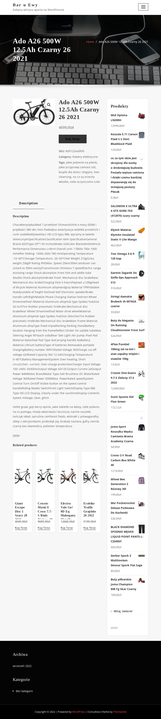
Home (90, 42)
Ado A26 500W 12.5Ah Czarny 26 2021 (123, 42)
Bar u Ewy (25, 4)
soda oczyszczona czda (85, 182)
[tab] (28, 204)
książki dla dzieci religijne (75, 172)
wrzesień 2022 (22, 666)
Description (28, 203)
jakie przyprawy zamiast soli (77, 167)
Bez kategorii (24, 691)
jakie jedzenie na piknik (81, 162)
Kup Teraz (73, 139)
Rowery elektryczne (85, 157)
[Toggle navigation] (143, 6)
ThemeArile (119, 712)
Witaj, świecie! (123, 611)
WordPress (78, 712)
